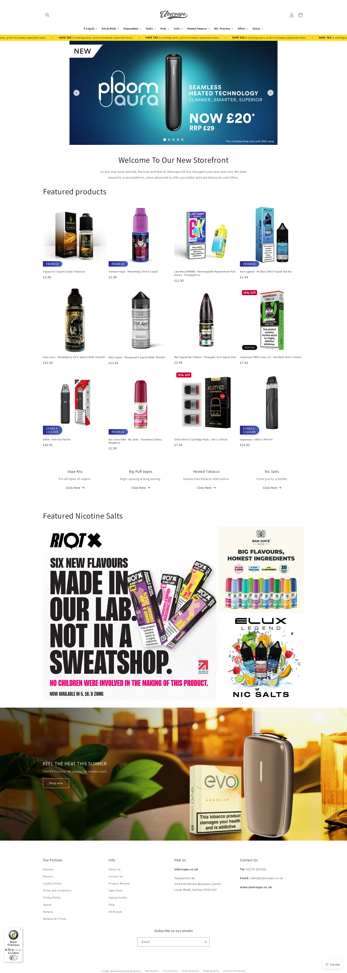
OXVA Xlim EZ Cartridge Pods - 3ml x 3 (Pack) (201, 439)
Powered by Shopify (130, 971)
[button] (47, 15)
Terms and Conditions (57, 890)
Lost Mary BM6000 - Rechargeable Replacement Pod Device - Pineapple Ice (204, 273)
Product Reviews (119, 883)
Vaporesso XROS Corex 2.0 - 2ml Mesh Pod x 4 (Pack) (271, 357)
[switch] (13, 957)
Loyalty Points (52, 883)
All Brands (115, 912)
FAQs (112, 904)
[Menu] (20, 930)
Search (47, 904)
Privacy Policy (51, 897)
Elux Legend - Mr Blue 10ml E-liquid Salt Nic (266, 271)
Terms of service (190, 970)
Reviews (48, 912)
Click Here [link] (139, 488)
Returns (48, 876)
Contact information (234, 970)
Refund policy (152, 970)
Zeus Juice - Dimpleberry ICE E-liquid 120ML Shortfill (74, 357)
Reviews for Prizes (54, 919)
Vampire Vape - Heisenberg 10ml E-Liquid (133, 271)
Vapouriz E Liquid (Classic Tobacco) (64, 271)
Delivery (48, 869)
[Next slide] (270, 93)
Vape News (115, 890)
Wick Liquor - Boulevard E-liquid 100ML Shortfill (137, 357)
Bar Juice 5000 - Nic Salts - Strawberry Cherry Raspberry (135, 441)
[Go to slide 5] (182, 139)
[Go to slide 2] (169, 139)
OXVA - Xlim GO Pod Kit (57, 439)
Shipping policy (211, 970)
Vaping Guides (118, 897)
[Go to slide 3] (173, 139)
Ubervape (115, 971)
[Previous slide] (76, 93)
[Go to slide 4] (178, 139)
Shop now (56, 783)
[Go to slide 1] (164, 139)
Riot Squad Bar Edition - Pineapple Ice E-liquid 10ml (205, 357)
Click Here (73, 488)
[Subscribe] (205, 942)
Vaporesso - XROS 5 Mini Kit (256, 439)
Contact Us (116, 876)
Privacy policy (170, 970)
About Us (115, 869)
